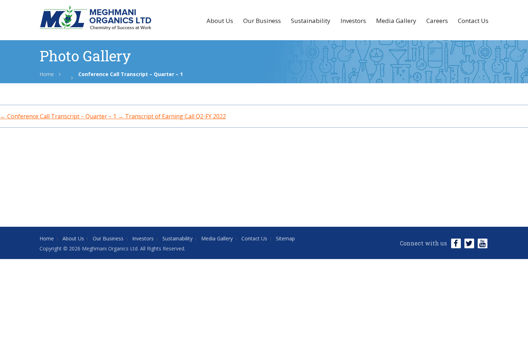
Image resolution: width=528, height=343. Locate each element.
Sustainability (310, 21)
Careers (437, 21)
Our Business (262, 21)
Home (47, 74)
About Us (220, 21)
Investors (353, 21)
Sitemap (285, 238)
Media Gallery (396, 21)
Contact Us (473, 21)
